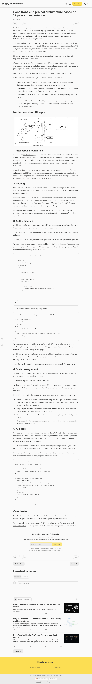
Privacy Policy (59, 550)
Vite (33, 170)
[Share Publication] (70, 4)
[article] (46, 608)
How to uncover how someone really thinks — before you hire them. (34, 609)
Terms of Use (54, 548)
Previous (20, 564)
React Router (57, 190)
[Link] (10, 112)
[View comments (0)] (19, 23)
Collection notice (57, 675)
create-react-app (29, 155)
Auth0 (15, 225)
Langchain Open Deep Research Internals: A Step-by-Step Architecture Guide (37, 620)
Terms (50, 675)
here (18, 390)
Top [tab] (15, 599)
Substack (38, 682)
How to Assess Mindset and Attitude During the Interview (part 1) (36, 605)
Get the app (53, 679)
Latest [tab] (20, 599)
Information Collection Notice (45, 550)
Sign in (86, 4)
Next (73, 564)
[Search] (66, 4)
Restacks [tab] (25, 577)
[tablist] (21, 577)
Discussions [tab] (27, 599)
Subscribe (77, 4)
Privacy (47, 675)
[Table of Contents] (2, 342)
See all (17, 651)
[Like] (15, 23)
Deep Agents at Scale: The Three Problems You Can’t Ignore (35, 636)
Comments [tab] (17, 577)
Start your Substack (42, 679)
